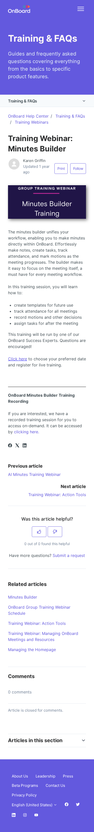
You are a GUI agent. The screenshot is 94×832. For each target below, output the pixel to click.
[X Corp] (17, 445)
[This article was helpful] (39, 531)
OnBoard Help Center (28, 116)
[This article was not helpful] (55, 531)
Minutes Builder (22, 597)
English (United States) (32, 804)
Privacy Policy (24, 795)
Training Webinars (31, 122)
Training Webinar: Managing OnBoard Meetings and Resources (43, 636)
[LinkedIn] (25, 445)
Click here (17, 358)
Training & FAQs (22, 100)
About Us (20, 776)
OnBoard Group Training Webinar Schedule (39, 610)
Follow (78, 168)
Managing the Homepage (32, 649)
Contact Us (55, 785)
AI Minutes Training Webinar (34, 474)
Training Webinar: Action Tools (57, 494)
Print (61, 168)
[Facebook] (10, 445)
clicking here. (27, 431)
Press (68, 776)
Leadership (45, 776)
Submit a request (69, 555)
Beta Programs (25, 785)
